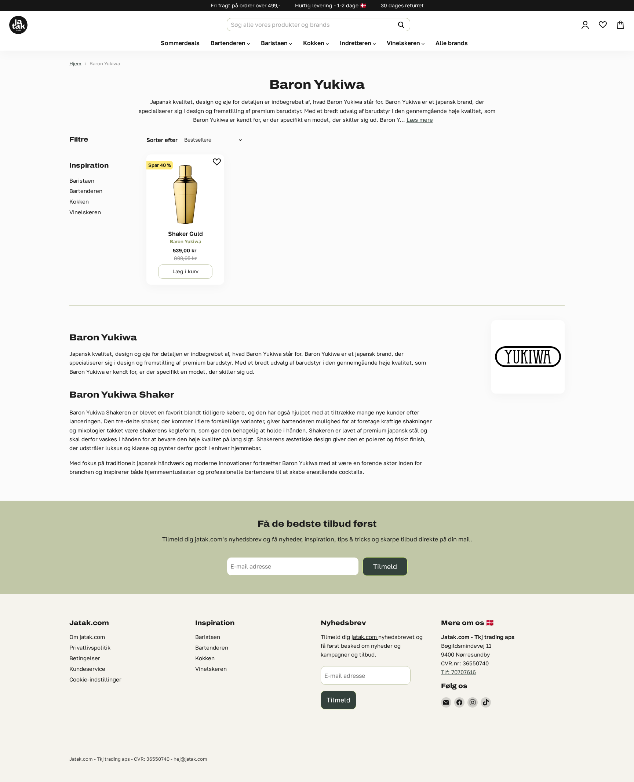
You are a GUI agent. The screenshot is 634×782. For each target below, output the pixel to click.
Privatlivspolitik (89, 647)
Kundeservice (87, 668)
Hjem (75, 63)
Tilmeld (385, 566)
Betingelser (84, 658)
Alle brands (452, 43)
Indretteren (356, 43)
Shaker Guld (185, 233)
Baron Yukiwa (185, 241)
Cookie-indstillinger (95, 679)
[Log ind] (585, 25)
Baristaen (275, 43)
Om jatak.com (87, 636)
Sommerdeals (180, 43)
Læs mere (420, 119)
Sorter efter (162, 140)
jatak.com (364, 636)
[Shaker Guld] (185, 193)
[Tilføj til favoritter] (217, 162)
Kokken (314, 43)
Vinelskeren (404, 43)
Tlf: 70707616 (458, 672)
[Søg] (400, 24)
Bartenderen (229, 43)
